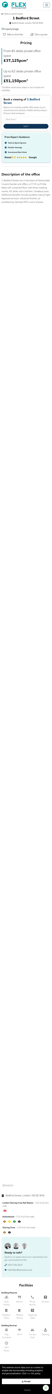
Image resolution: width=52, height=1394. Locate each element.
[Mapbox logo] (7, 1185)
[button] (5, 29)
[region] (26, 700)
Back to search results (14, 13)
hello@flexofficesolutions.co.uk (20, 1270)
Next (26, 126)
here (29, 1373)
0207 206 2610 (15, 1265)
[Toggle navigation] (46, 5)
